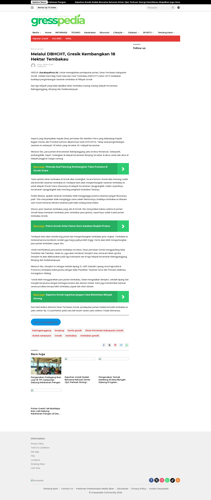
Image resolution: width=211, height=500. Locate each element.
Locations (35, 460)
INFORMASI (61, 32)
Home (48, 32)
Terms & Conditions (40, 447)
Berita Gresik (37, 49)
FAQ (33, 455)
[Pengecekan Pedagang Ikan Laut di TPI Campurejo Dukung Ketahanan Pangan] (46, 365)
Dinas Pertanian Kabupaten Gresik (104, 330)
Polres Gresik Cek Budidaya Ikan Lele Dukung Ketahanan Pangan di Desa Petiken (45, 411)
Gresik (58, 335)
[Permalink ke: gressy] (33, 65)
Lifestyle (117, 32)
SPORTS (147, 32)
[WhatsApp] (167, 480)
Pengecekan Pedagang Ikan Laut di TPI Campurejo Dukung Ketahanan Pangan (46, 380)
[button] (173, 7)
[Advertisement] (80, 114)
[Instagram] (162, 480)
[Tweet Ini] (109, 345)
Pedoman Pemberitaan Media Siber (95, 488)
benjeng (59, 330)
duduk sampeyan (41, 335)
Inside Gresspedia (159, 488)
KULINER (56, 38)
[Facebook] (151, 480)
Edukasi (132, 32)
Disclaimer (122, 488)
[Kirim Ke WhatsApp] (127, 345)
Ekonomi (104, 32)
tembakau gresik (89, 335)
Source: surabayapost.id (46, 322)
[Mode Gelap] (178, 7)
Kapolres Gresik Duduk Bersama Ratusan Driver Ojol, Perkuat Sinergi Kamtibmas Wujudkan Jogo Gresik (112, 2)
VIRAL (68, 38)
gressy (39, 64)
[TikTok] (172, 480)
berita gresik (75, 330)
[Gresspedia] (59, 20)
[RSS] (178, 480)
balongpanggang (41, 330)
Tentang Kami (165, 32)
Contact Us (67, 488)
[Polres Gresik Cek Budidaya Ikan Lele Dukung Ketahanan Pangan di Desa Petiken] (46, 397)
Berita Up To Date (47, 7)
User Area (35, 468)
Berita (36, 32)
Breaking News (38, 464)
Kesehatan (90, 32)
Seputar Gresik (40, 38)
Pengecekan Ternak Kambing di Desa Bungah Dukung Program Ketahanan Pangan (112, 380)
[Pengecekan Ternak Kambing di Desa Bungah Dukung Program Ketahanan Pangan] (114, 365)
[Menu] (33, 7)
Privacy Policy (37, 443)
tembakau (71, 335)
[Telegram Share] (121, 345)
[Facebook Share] (104, 345)
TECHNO (75, 32)
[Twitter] (156, 480)
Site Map (35, 451)
